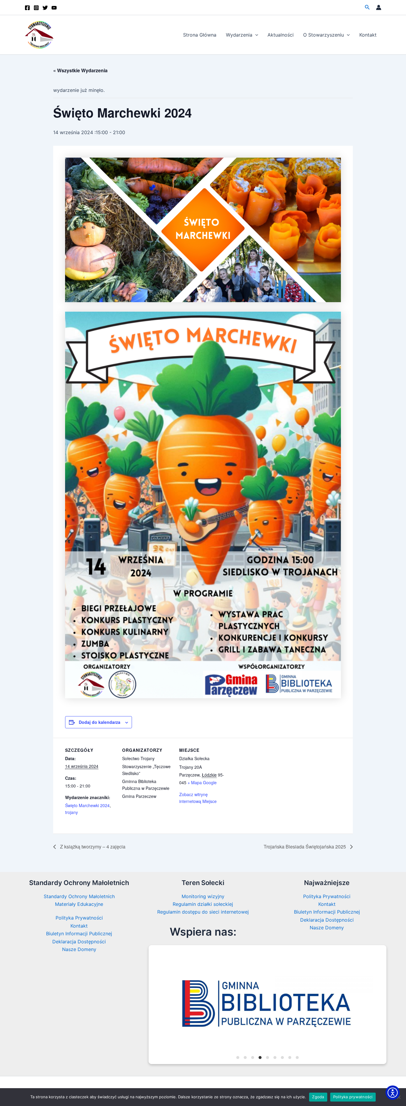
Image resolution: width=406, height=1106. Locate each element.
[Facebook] (27, 7)
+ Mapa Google (202, 782)
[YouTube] (54, 7)
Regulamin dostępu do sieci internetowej (203, 912)
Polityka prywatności (353, 1096)
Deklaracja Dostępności (79, 942)
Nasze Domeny (79, 949)
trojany (71, 812)
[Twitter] (45, 7)
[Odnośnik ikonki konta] (378, 7)
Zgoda (318, 1096)
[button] (367, 7)
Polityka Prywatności (79, 918)
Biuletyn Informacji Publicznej (79, 933)
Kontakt (368, 35)
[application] (255, 35)
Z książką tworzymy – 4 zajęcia (92, 846)
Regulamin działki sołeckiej (203, 904)
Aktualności (280, 35)
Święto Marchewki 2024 (87, 805)
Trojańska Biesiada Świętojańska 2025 (305, 846)
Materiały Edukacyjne (79, 904)
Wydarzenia (239, 35)
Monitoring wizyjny (203, 896)
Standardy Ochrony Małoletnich (79, 896)
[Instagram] (36, 7)
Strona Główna (199, 35)
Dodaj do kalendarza (99, 722)
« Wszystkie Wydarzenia (80, 70)
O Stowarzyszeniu (323, 35)
